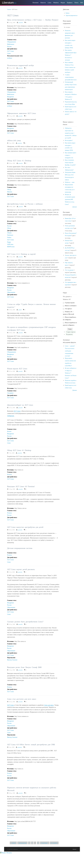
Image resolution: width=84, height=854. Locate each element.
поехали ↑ (75, 849)
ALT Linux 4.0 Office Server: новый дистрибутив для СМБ (31, 744)
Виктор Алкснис (12, 660)
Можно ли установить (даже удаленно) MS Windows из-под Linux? (70, 199)
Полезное (35, 2)
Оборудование (11, 42)
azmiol (20, 309)
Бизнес (9, 431)
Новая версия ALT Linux (17, 369)
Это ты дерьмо (69, 270)
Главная (9, 9)
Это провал (68, 308)
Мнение (9, 192)
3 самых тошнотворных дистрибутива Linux (71, 77)
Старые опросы (70, 332)
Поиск (76, 2)
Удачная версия (69, 302)
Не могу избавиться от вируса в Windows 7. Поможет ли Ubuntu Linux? (70, 373)
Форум (63, 2)
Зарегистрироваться (71, 15)
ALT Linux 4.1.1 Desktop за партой (21, 254)
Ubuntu (9, 233)
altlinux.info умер (14, 140)
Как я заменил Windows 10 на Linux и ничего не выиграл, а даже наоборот (70, 67)
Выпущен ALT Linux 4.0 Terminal (21, 486)
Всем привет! (69, 140)
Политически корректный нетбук (20, 65)
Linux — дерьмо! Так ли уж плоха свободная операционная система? (70, 351)
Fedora (9, 237)
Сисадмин (10, 393)
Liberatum (8, 2)
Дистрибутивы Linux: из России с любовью (25, 204)
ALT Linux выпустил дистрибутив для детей (25, 527)
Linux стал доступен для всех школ (21, 699)
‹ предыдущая (22, 843)
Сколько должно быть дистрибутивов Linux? (25, 622)
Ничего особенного (71, 305)
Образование (11, 292)
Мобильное (10, 44)
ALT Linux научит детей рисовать (21, 569)
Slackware (10, 235)
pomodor (21, 22)
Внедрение (10, 96)
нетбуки (9, 58)
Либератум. (10, 416)
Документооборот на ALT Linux (20, 405)
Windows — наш (69, 182)
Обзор (9, 189)
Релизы (9, 474)
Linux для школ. (49, 705)
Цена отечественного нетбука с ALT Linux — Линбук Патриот (32, 20)
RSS (81, 2)
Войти (67, 13)
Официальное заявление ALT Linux (21, 113)
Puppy (9, 242)
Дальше (74, 207)
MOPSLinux (11, 246)
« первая (13, 843)
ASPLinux (10, 244)
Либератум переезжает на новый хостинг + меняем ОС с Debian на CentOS (71, 133)
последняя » (54, 843)
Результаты (69, 334)
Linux (49, 2)
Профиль (69, 2)
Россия (9, 46)
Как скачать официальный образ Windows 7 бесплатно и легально (70, 55)
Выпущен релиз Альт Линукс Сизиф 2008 (24, 667)
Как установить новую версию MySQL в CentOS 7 (70, 162)
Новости (43, 2)
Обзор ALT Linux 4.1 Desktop (19, 161)
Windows (56, 2)
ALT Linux (10, 51)
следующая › (44, 843)
